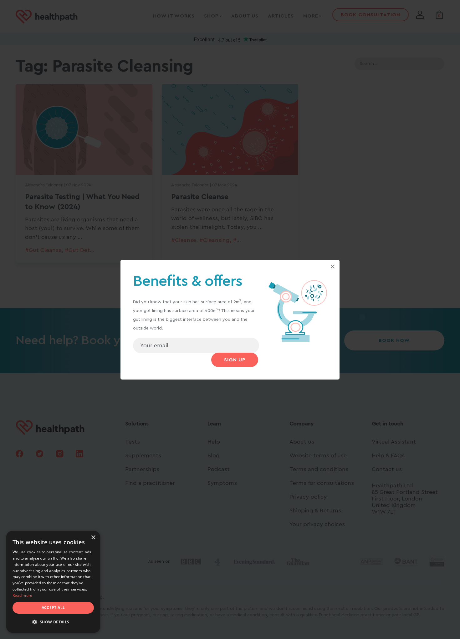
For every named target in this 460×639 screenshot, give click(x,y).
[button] (53, 622)
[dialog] (53, 582)
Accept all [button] (53, 607)
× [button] (93, 537)
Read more (23, 595)
